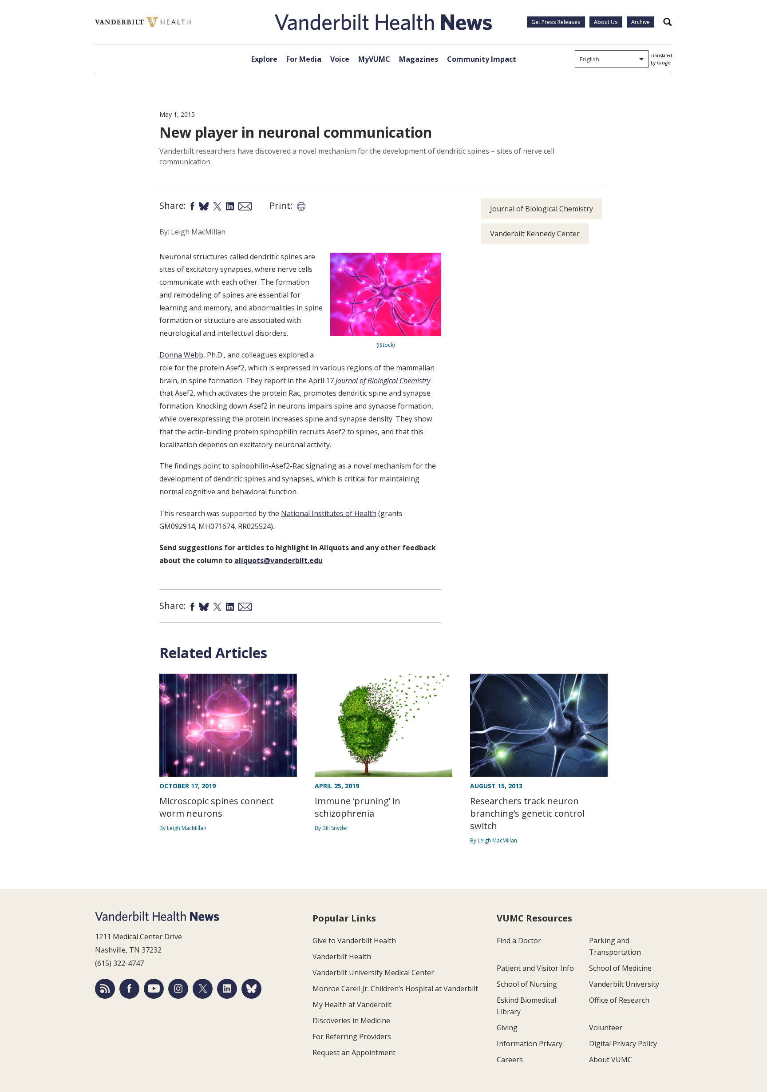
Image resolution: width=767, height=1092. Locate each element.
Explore (264, 59)
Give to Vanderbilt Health (354, 940)
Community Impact (481, 59)
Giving (507, 1027)
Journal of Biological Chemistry (383, 380)
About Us (606, 22)
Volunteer (605, 1027)
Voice (339, 59)
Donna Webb (181, 355)
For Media (303, 59)
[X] (203, 989)
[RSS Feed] (105, 989)
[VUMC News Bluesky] (251, 989)
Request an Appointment (353, 1052)
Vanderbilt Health (341, 956)
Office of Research (619, 1000)
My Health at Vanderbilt (351, 1004)
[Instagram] (178, 989)
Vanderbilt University (624, 984)
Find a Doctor (519, 940)
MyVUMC (374, 59)
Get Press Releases (556, 22)
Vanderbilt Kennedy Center (535, 233)
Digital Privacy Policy (623, 1043)
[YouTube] (154, 989)
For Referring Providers (351, 1036)
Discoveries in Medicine (351, 1020)
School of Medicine (620, 968)
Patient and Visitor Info (535, 968)
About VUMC (610, 1059)
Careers (510, 1059)
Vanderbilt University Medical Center (373, 972)
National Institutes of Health (328, 513)
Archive (640, 22)
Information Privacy (529, 1043)
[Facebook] (129, 989)
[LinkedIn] (227, 989)
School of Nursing (527, 984)
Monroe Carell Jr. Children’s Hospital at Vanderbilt (395, 988)
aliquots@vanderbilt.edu (278, 560)
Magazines (418, 59)
